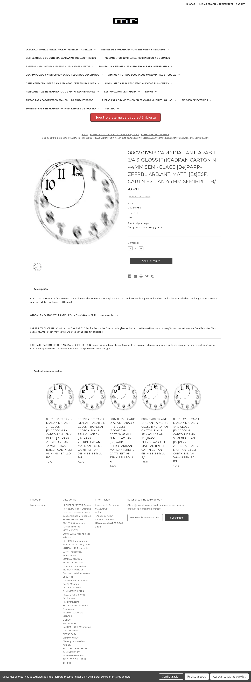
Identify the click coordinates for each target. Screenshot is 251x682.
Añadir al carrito (60, 399)
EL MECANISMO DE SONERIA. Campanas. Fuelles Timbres (61, 57)
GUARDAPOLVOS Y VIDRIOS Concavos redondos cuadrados (62, 74)
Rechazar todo (196, 676)
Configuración (171, 676)
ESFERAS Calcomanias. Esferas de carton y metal (58, 66)
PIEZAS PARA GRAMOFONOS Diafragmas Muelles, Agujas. (137, 100)
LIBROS (149, 91)
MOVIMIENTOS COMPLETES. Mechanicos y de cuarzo (137, 57)
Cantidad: (133, 242)
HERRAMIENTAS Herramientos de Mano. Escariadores (60, 91)
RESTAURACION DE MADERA (120, 91)
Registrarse (226, 4)
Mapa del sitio (38, 505)
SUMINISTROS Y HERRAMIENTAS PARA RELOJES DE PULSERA (61, 108)
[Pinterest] (153, 276)
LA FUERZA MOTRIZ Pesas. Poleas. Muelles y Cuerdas (59, 49)
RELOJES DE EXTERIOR (195, 100)
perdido (110, 108)
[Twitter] (147, 276)
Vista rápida (58, 394)
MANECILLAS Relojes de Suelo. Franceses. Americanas (134, 66)
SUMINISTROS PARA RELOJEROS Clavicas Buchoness (136, 83)
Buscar (190, 4)
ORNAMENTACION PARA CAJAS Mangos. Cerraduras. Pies (61, 83)
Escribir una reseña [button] (139, 196)
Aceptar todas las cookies (229, 676)
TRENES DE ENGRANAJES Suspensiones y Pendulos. (133, 49)
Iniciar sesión (207, 4)
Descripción (40, 289)
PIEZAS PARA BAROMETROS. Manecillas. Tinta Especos (59, 100)
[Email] (135, 276)
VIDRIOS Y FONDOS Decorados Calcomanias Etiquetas (142, 74)
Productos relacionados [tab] (47, 371)
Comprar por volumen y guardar (146, 227)
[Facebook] (129, 276)
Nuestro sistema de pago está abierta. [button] (125, 117)
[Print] (141, 276)
